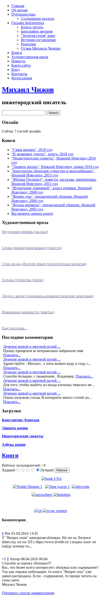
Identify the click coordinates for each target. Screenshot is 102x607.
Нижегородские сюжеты (22, 436)
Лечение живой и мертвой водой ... (31, 346)
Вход (15, 70)
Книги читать (32, 27)
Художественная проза (29, 57)
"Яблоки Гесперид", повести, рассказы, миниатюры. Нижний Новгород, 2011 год (54, 181)
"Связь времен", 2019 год (31, 150)
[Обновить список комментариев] (27, 520)
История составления (38, 40)
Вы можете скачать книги (32, 213)
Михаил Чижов (28, 89)
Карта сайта (21, 65)
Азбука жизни (13, 445)
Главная (17, 6)
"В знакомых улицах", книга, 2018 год (42, 154)
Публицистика (23, 14)
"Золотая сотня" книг (38, 36)
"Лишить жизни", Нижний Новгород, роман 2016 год (55, 167)
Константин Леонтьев (20, 420)
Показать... (12, 355)
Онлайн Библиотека (27, 23)
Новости (18, 61)
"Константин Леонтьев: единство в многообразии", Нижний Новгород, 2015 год (53, 173)
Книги (16, 53)
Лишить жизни (15, 428)
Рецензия (28, 44)
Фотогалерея (21, 78)
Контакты (19, 74)
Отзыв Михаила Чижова (40, 48)
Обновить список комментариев (28, 593)
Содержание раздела (37, 19)
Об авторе (19, 10)
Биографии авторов (37, 31)
